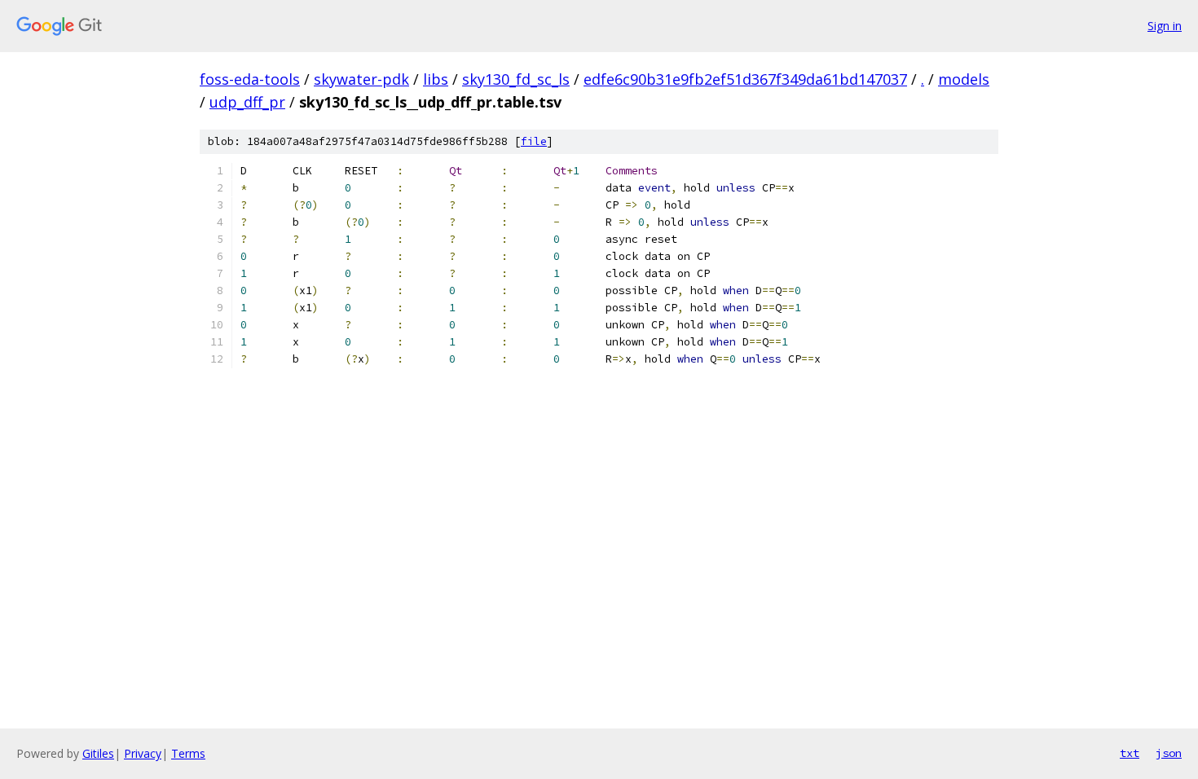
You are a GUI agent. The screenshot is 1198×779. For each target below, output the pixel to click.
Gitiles (98, 753)
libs (435, 79)
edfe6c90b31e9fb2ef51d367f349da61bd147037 (745, 79)
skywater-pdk (361, 79)
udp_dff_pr (247, 102)
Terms (188, 753)
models (963, 79)
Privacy (142, 753)
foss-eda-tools (250, 79)
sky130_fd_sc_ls (516, 79)
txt (1129, 753)
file (534, 141)
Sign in (1164, 25)
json (1169, 753)
